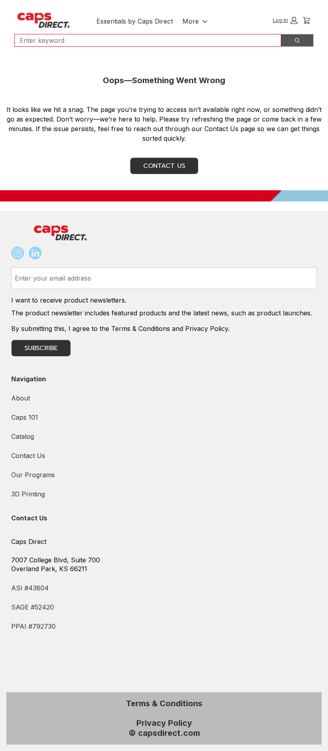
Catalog (22, 436)
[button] (285, 20)
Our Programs (33, 475)
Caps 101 (24, 417)
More (190, 21)
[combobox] (144, 40)
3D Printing (28, 494)
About (20, 398)
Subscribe (41, 348)
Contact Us (164, 166)
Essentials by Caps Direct (134, 21)
